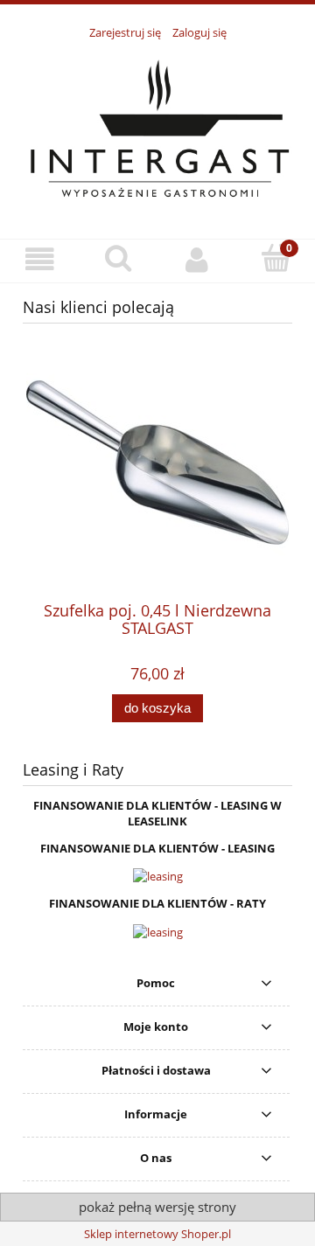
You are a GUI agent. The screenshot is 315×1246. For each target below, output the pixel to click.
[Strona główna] (157, 129)
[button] (39, 260)
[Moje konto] (197, 260)
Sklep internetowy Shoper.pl (157, 1234)
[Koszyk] (275, 259)
